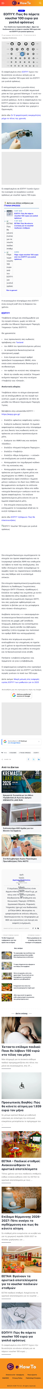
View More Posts (21, 883)
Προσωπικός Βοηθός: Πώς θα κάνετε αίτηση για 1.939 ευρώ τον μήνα (21, 1106)
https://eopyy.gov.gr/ (11, 414)
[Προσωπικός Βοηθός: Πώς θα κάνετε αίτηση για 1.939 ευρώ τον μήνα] (21, 1085)
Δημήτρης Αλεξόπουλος (9, 38)
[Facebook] (28, 759)
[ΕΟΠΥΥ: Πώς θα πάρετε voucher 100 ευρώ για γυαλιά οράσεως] (21, 1316)
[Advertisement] (21, 168)
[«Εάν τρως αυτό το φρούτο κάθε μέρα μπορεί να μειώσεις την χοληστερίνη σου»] (7, 997)
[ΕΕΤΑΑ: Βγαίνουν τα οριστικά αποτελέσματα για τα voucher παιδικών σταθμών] (21, 1259)
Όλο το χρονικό (11, 290)
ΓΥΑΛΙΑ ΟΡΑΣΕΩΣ (12, 206)
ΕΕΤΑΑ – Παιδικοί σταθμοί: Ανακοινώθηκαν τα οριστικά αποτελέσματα (21, 1165)
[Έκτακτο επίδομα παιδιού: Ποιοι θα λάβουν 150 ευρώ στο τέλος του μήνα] (21, 1030)
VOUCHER (13, 752)
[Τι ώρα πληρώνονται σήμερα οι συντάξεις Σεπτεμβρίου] (7, 966)
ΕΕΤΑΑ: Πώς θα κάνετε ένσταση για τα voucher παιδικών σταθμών (24, 225)
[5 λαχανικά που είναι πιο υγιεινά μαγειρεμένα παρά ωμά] (7, 987)
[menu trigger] (4, 3)
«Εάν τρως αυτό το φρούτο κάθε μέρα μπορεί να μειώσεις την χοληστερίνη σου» (24, 997)
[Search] (40, 3)
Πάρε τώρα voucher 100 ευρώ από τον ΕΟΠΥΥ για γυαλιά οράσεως (26, 257)
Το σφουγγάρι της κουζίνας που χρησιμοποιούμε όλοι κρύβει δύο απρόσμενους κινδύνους (24, 955)
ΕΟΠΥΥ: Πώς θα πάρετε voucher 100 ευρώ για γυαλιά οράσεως (26, 216)
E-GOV (21, 10)
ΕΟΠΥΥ (25, 72)
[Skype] (38, 928)
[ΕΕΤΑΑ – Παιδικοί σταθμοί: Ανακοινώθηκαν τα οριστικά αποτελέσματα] (21, 1144)
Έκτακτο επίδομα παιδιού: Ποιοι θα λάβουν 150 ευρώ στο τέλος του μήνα (21, 1050)
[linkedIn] (39, 759)
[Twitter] (34, 759)
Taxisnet (19, 342)
